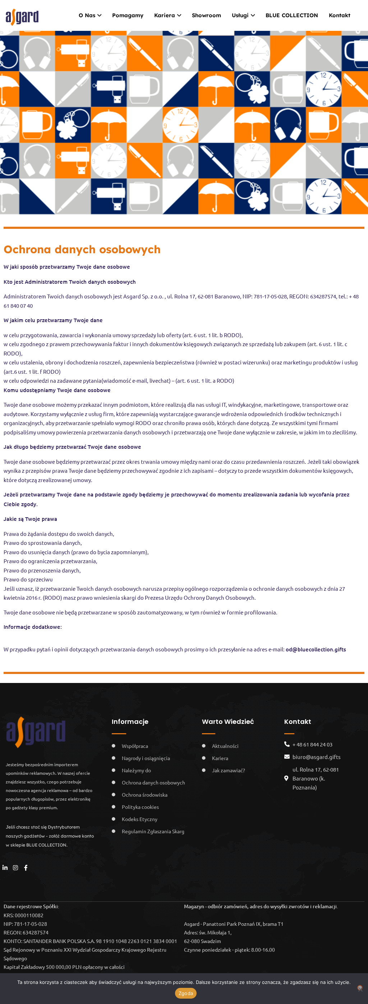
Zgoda (186, 993)
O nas (87, 15)
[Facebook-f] (26, 868)
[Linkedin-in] (5, 868)
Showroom (206, 15)
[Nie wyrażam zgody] (360, 987)
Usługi (240, 15)
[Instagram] (15, 868)
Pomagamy (127, 15)
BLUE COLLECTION (292, 15)
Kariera (164, 15)
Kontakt (339, 15)
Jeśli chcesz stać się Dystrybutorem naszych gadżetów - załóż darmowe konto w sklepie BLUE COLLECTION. (50, 836)
